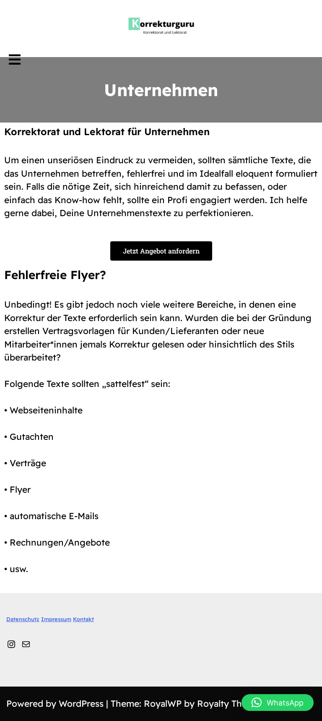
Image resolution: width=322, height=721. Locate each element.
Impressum (56, 619)
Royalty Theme (228, 703)
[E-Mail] (26, 642)
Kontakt (83, 619)
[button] (278, 702)
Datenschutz (22, 619)
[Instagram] (11, 642)
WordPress (82, 703)
